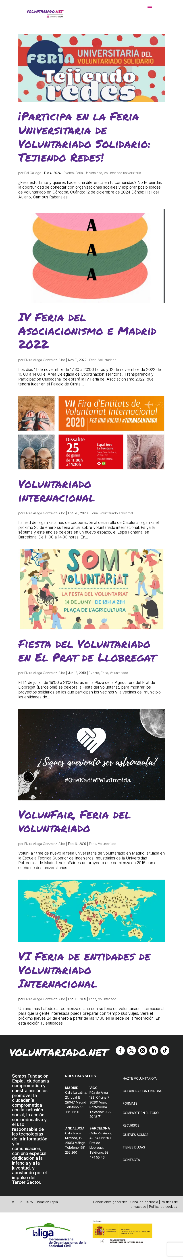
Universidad (93, 173)
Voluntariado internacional (56, 490)
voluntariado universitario (122, 173)
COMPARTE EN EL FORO (141, 1113)
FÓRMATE (130, 1103)
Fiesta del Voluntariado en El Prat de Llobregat (87, 650)
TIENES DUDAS (134, 1147)
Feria (79, 173)
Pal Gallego (32, 173)
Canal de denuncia (144, 1202)
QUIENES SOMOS (135, 1135)
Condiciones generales (110, 1202)
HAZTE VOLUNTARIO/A (140, 1078)
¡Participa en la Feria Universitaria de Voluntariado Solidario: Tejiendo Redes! (84, 136)
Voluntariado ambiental (116, 513)
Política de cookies (163, 1206)
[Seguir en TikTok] (164, 1050)
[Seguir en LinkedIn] (153, 1050)
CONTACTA (131, 1160)
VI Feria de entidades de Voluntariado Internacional (84, 969)
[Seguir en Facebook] (120, 1050)
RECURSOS (131, 1125)
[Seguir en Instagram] (142, 1050)
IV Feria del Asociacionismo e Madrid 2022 (87, 330)
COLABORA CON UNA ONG (142, 1091)
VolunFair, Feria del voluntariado (74, 821)
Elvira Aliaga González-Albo (44, 360)
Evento (69, 173)
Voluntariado (107, 360)
